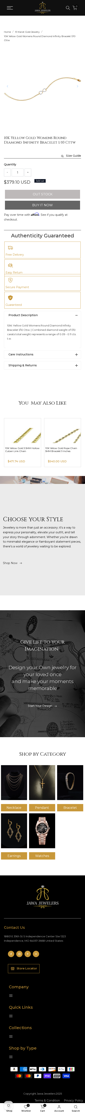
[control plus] (28, 173)
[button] (77, 86)
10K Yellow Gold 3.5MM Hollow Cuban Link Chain (22, 450)
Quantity (10, 164)
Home (7, 31)
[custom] (11, 954)
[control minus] (7, 173)
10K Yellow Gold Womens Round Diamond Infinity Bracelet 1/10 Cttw (40, 38)
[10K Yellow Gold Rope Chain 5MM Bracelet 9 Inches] (62, 430)
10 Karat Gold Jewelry (27, 31)
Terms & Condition (47, 1100)
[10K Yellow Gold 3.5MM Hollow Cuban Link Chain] (22, 430)
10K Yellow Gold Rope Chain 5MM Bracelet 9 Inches (61, 450)
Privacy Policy (73, 1100)
